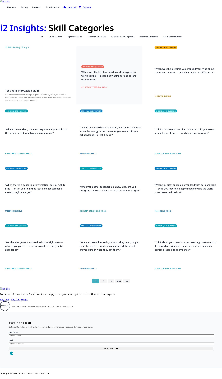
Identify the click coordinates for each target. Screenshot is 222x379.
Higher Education (74, 37)
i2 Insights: (23, 28)
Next (119, 281)
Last (126, 281)
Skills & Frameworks (172, 37)
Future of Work (55, 37)
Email (12, 340)
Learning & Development (122, 37)
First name (13, 332)
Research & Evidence (149, 37)
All (42, 37)
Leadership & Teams (96, 37)
